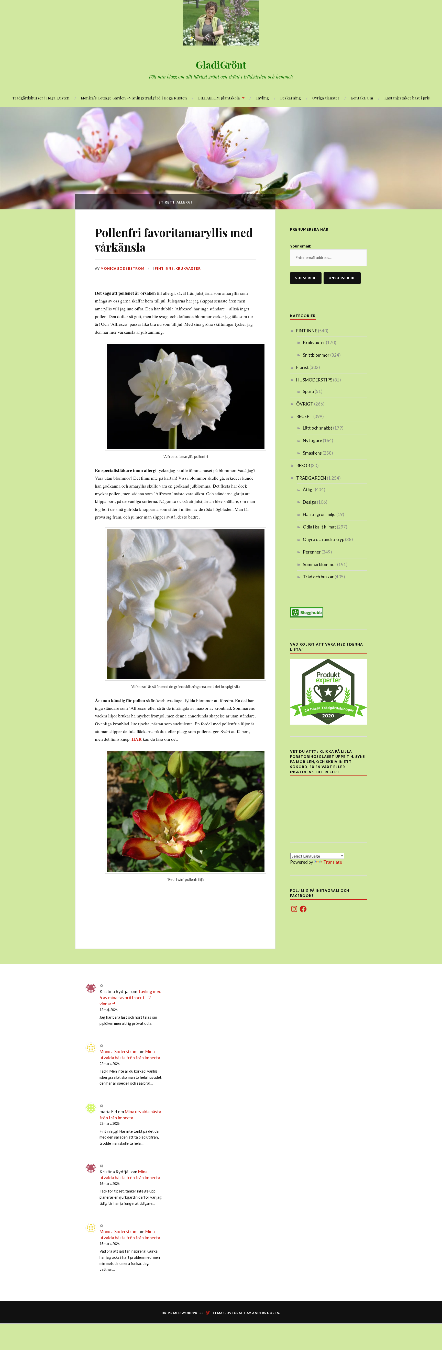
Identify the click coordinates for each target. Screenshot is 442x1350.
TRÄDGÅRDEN (311, 478)
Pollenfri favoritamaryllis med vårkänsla (174, 239)
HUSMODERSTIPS (314, 379)
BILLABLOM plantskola (219, 97)
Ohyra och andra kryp (323, 539)
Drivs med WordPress (183, 1313)
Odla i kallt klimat (319, 527)
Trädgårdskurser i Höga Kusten (41, 97)
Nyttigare (312, 440)
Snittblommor (316, 355)
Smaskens (312, 453)
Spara (308, 391)
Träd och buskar (318, 576)
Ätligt (308, 489)
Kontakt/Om (362, 97)
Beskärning (290, 97)
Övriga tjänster (325, 97)
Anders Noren (265, 1313)
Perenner (312, 552)
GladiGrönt (221, 64)
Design (309, 502)
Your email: (300, 245)
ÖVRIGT (304, 404)
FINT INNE (164, 268)
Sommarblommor (319, 564)
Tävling (262, 97)
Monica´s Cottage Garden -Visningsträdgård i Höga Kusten (134, 97)
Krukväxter (188, 268)
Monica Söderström (123, 268)
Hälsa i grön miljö (319, 514)
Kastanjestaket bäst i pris (407, 97)
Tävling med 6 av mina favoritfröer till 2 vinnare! (130, 997)
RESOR (303, 465)
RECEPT (304, 416)
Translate (332, 862)
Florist (302, 367)
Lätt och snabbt (317, 428)
